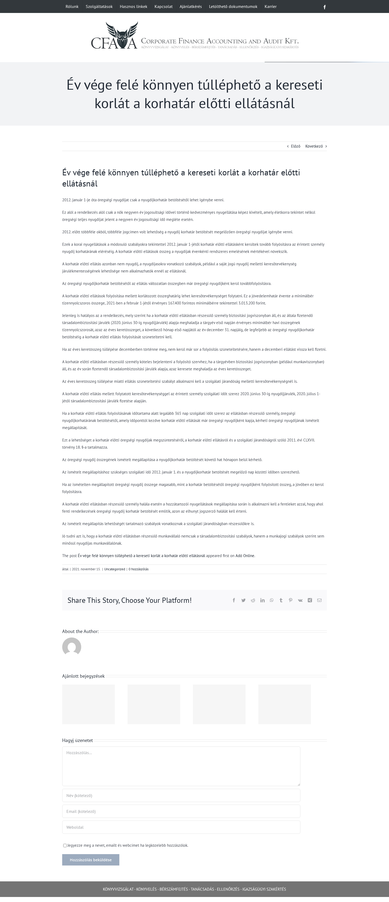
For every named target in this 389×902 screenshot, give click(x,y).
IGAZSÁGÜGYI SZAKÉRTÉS (264, 889)
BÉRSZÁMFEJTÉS (174, 889)
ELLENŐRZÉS (228, 889)
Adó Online (245, 555)
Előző (295, 146)
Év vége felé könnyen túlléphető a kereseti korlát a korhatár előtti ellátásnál (141, 555)
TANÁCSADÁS (202, 889)
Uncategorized (114, 569)
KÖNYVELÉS (146, 889)
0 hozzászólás (138, 569)
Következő (314, 146)
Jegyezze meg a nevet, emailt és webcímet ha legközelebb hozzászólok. (127, 845)
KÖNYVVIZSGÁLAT (118, 889)
